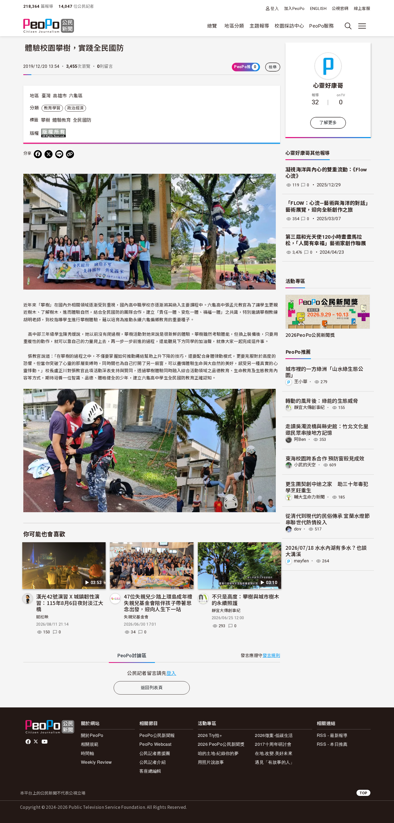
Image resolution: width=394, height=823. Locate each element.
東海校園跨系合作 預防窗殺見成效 (325, 458)
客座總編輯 (150, 771)
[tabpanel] (151, 673)
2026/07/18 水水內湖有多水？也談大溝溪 (326, 551)
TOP (363, 792)
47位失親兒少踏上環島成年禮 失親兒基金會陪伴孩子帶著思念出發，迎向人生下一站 (158, 603)
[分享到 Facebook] (38, 154)
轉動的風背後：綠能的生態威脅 (321, 400)
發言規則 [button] (271, 655)
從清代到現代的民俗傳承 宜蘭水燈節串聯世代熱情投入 (327, 519)
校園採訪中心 (289, 26)
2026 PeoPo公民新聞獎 (221, 744)
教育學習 (52, 108)
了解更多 (328, 122)
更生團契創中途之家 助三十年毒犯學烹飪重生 (327, 487)
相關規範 (89, 744)
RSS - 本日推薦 (332, 744)
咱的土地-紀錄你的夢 (218, 753)
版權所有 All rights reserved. (54, 133)
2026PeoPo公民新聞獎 (310, 334)
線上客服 (362, 8)
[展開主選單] (362, 26)
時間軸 (87, 753)
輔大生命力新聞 (309, 497)
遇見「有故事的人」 (274, 762)
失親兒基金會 (136, 617)
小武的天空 (305, 464)
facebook (28, 741)
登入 (274, 8)
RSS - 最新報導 (332, 735)
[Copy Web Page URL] (70, 154)
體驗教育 (61, 120)
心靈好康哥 (328, 85)
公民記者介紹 (152, 762)
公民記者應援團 (154, 753)
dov (297, 529)
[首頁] (48, 26)
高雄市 (60, 95)
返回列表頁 (152, 687)
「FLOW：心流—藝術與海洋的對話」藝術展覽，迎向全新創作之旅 (327, 206)
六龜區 (76, 95)
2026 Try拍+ (210, 735)
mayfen (301, 560)
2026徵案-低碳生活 (274, 735)
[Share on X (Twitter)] (48, 154)
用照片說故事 (211, 762)
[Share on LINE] (59, 154)
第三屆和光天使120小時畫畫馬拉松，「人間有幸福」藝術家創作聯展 (325, 240)
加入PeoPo (294, 8)
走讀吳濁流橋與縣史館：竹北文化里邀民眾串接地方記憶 (327, 429)
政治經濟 (75, 108)
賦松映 (42, 617)
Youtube (45, 741)
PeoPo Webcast (155, 744)
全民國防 (82, 120)
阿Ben (300, 439)
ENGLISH (318, 8)
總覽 (212, 26)
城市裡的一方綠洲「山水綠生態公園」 (324, 372)
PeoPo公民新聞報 (157, 735)
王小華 (300, 381)
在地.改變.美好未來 (273, 753)
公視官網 (340, 8)
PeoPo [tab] (131, 655)
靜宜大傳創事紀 (226, 610)
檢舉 (273, 67)
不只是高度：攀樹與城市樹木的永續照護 (245, 599)
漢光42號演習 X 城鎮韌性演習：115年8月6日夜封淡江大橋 (69, 603)
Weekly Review (96, 762)
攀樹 (45, 120)
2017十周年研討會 (273, 744)
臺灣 (46, 95)
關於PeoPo (92, 735)
